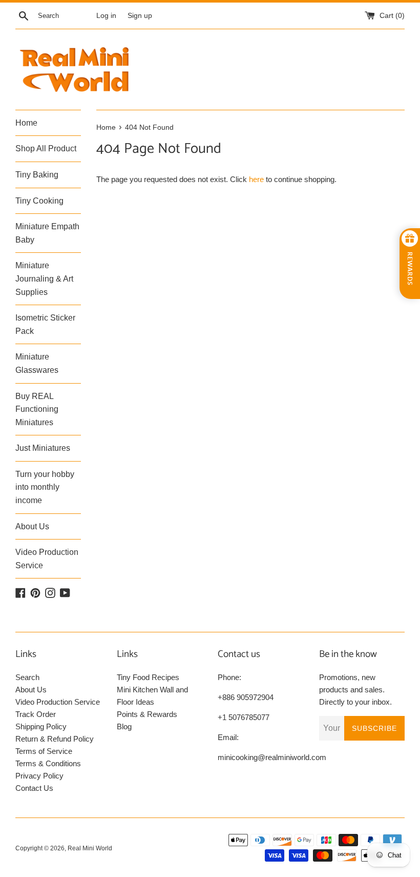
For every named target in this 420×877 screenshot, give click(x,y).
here (256, 179)
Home (26, 122)
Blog (124, 726)
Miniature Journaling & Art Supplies (44, 278)
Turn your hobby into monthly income (44, 487)
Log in (106, 15)
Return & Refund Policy (54, 738)
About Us (32, 526)
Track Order (35, 714)
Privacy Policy (39, 775)
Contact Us (34, 788)
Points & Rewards (147, 714)
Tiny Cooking (39, 200)
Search (27, 677)
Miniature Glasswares (36, 363)
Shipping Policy (41, 726)
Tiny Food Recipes (148, 677)
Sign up (140, 15)
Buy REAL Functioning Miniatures (36, 409)
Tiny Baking (36, 174)
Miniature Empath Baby (47, 233)
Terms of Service (43, 751)
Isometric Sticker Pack (45, 324)
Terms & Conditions (48, 763)
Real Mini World (90, 848)
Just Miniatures (42, 448)
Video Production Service (46, 559)
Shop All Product (45, 148)
